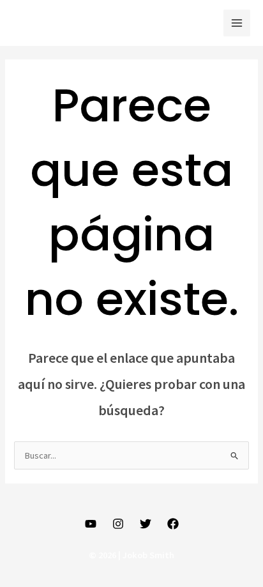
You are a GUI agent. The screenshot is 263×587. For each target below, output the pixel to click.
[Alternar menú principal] (236, 23)
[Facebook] (173, 524)
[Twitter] (145, 524)
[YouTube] (90, 524)
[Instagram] (118, 524)
